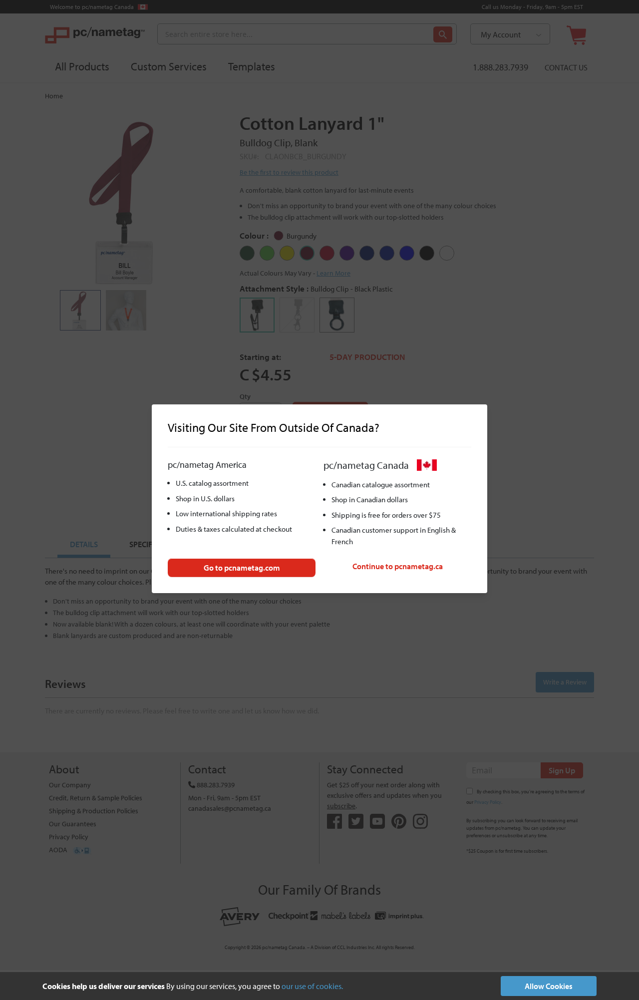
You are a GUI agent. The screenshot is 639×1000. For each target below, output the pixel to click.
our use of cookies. (312, 986)
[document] (319, 986)
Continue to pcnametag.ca (397, 566)
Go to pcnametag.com (242, 568)
